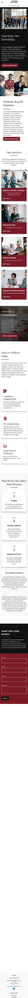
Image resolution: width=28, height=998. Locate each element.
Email (3, 667)
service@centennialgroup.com (14, 986)
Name (3, 657)
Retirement (14, 995)
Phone (3, 676)
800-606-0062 (15, 978)
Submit (5, 698)
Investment (14, 997)
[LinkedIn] (14, 989)
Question (4, 685)
